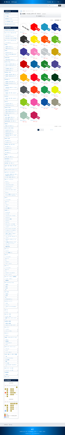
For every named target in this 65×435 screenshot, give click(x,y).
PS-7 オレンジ (43, 44)
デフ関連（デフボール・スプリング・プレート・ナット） (10, 243)
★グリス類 (7, 291)
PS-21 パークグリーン (44, 82)
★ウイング (7, 248)
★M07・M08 (7, 115)
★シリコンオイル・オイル (9, 282)
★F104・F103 (7, 138)
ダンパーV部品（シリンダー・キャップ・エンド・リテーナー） (11, 195)
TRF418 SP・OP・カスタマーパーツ (10, 94)
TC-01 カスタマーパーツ (9, 105)
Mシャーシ (7, 201)
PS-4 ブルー (53, 32)
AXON (6, 295)
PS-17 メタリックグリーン (45, 69)
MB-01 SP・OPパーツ (9, 125)
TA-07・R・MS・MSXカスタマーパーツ (10, 55)
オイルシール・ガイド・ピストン (10, 190)
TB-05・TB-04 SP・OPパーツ (10, 109)
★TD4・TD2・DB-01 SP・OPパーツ (11, 166)
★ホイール (7, 265)
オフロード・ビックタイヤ (10, 272)
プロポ (6, 303)
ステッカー (7, 348)
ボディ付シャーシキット (9, 36)
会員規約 (40, 431)
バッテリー (7, 329)
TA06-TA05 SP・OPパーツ (10, 59)
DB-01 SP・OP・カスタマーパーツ (11, 169)
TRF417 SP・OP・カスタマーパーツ (10, 99)
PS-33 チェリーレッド (34, 120)
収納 (6, 361)
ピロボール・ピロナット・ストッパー (10, 240)
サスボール (7, 220)
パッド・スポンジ (8, 352)
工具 (6, 356)
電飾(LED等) (7, 246)
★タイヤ (6, 254)
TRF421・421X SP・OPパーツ (10, 74)
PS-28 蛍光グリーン (23, 107)
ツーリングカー (8, 199)
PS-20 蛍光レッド (33, 82)
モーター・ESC (8, 316)
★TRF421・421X (8, 72)
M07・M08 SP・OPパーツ (10, 117)
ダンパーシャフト (8, 188)
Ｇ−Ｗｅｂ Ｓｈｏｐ (10, 2)
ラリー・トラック (8, 263)
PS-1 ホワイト (22, 32)
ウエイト (6, 335)
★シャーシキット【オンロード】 (10, 32)
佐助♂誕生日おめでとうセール (10, 24)
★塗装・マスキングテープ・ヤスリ (11, 337)
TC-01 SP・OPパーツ (9, 103)
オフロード (7, 261)
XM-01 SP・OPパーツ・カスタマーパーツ (10, 136)
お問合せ (44, 431)
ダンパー (6, 181)
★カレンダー (7, 376)
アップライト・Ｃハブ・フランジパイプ (10, 226)
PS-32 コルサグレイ (23, 120)
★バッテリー (7, 327)
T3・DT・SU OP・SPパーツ (10, 177)
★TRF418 (6, 90)
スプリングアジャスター (9, 184)
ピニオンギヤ (7, 212)
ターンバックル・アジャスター (10, 228)
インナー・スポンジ (8, 278)
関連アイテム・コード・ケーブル (10, 319)
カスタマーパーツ (8, 142)
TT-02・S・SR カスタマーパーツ (10, 66)
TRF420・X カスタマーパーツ (10, 83)
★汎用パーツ (7, 210)
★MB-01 (6, 123)
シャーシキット (8, 34)
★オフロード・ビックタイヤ (10, 172)
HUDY (6, 286)
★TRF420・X (7, 79)
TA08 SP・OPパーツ (9, 46)
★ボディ (6, 197)
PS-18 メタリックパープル (55, 69)
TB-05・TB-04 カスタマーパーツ (11, 111)
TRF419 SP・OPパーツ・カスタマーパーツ (11, 88)
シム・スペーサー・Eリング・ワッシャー (11, 237)
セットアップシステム (9, 358)
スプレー (6, 339)
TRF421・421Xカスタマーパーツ (10, 77)
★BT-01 (6, 154)
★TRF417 (6, 96)
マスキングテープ (8, 342)
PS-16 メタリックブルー (34, 69)
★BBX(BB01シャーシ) (8, 158)
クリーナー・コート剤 (9, 370)
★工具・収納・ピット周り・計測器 (11, 354)
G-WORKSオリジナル (8, 18)
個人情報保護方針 (30, 431)
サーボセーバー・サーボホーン (10, 230)
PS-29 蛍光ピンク (33, 107)
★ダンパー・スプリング (9, 179)
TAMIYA (6, 284)
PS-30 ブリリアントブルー (45, 107)
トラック (6, 204)
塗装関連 (6, 341)
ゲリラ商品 (7, 16)
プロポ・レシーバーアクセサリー (10, 307)
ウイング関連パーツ (8, 252)
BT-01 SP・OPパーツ (9, 156)
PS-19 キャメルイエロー (24, 82)
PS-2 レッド (32, 32)
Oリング (6, 192)
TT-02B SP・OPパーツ (9, 68)
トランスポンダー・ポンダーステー (10, 365)
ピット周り (7, 363)
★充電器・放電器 (8, 321)
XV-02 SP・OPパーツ (9, 130)
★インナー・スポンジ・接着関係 (10, 276)
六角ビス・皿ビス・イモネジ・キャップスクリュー (10, 234)
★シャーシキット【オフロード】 (10, 40)
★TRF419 (6, 85)
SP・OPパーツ (8, 140)
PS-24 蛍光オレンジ (34, 94)
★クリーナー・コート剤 (9, 368)
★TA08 (6, 44)
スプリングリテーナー (9, 186)
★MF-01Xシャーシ (8, 150)
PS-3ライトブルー (43, 32)
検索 (59, 5)
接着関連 (6, 280)
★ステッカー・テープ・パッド (10, 346)
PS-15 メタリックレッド (24, 69)
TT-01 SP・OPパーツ (9, 70)
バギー (6, 206)
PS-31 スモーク (53, 107)
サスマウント (7, 217)
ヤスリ (6, 344)
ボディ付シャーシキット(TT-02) (10, 38)
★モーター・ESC (8, 314)
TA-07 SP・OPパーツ (9, 52)
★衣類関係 (7, 372)
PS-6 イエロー (33, 44)
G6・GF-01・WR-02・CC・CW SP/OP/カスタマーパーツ (11, 175)
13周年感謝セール (8, 13)
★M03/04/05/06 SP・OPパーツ (10, 121)
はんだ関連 (7, 359)
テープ (6, 350)
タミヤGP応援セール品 (9, 21)
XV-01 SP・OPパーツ (9, 133)
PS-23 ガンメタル (23, 94)
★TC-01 (6, 101)
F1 (5, 260)
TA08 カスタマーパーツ (9, 48)
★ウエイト (7, 333)
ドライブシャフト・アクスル (10, 215)
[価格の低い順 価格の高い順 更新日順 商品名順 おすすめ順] (58, 20)
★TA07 (6, 50)
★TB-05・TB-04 (7, 107)
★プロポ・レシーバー (8, 301)
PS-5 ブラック (22, 44)
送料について (36, 431)
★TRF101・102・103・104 (9, 144)
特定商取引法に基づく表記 (23, 431)
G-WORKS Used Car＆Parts (9, 30)
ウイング (6, 250)
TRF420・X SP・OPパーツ (10, 81)
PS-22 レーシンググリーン (55, 82)
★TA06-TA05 (7, 57)
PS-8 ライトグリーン (54, 44)
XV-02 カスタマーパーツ (9, 131)
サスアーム (7, 222)
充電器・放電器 (8, 323)
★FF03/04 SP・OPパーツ (9, 163)
